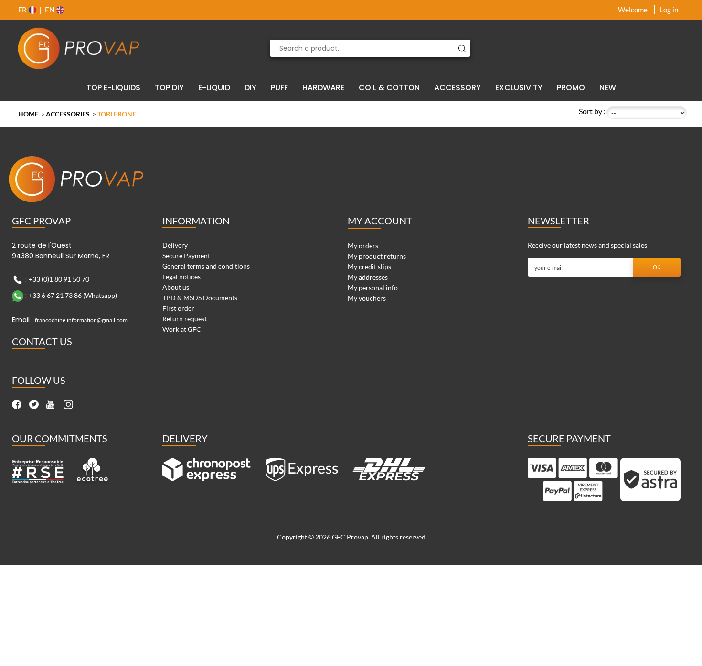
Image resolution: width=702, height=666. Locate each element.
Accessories (68, 114)
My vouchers (367, 298)
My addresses (368, 277)
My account (380, 220)
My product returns (377, 256)
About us (175, 287)
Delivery (175, 245)
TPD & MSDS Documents (199, 298)
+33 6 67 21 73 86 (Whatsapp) (73, 295)
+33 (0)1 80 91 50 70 (59, 279)
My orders (363, 246)
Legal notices (181, 277)
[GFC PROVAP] (78, 48)
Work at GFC (181, 329)
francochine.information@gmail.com (81, 320)
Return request (184, 319)
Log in (668, 9)
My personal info (373, 288)
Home (28, 114)
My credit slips (369, 267)
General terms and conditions (206, 266)
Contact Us (42, 341)
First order (178, 308)
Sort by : (592, 111)
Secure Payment (186, 256)
